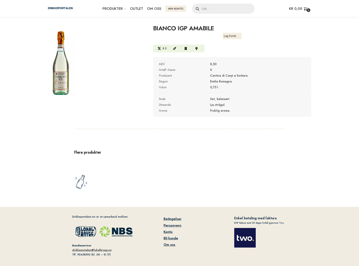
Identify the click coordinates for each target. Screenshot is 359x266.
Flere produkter (87, 152)
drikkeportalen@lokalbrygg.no (92, 250)
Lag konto (230, 36)
